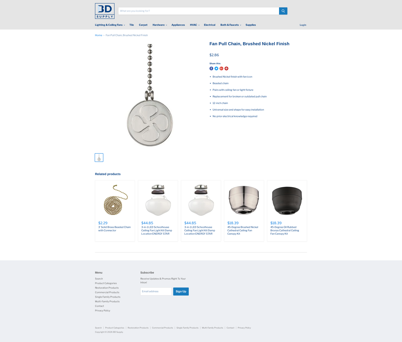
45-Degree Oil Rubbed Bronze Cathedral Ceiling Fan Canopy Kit (284, 230)
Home (98, 35)
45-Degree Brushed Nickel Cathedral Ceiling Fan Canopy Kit (242, 230)
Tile (131, 24)
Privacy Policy (102, 310)
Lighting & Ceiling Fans (109, 24)
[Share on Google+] (221, 68)
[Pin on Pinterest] (226, 68)
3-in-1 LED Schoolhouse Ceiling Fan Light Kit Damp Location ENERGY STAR (156, 230)
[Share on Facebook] (211, 68)
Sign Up (181, 291)
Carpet (143, 24)
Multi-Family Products (107, 301)
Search (99, 278)
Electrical (209, 24)
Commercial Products (107, 292)
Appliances (178, 24)
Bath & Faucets (229, 24)
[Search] (283, 11)
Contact (99, 306)
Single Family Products (107, 297)
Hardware (159, 24)
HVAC (194, 24)
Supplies (251, 24)
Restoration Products (107, 287)
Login (303, 25)
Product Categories (106, 283)
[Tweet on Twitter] (216, 68)
